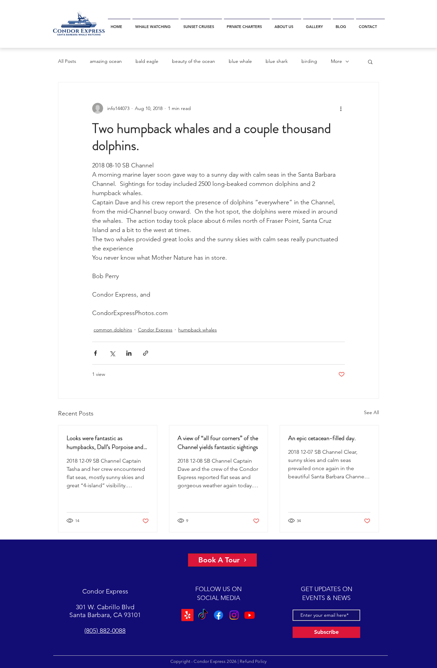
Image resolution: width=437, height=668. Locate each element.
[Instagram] (234, 615)
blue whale (240, 61)
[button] (155, 24)
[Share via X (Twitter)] (112, 353)
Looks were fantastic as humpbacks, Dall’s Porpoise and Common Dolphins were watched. (108, 442)
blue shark (277, 61)
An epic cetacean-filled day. (322, 438)
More (336, 61)
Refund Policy (253, 661)
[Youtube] (249, 615)
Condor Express (155, 330)
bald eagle (147, 61)
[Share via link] (145, 353)
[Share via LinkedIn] (129, 353)
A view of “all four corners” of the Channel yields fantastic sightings (218, 442)
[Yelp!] (188, 615)
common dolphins (113, 330)
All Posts (67, 61)
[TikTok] (203, 615)
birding (309, 61)
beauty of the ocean (193, 61)
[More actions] (341, 108)
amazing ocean (106, 61)
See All (371, 412)
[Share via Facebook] (95, 353)
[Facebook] (219, 615)
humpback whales (197, 330)
